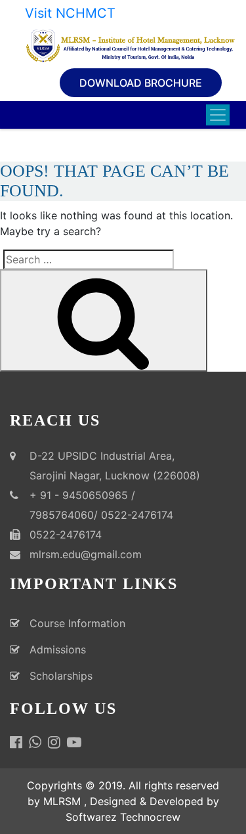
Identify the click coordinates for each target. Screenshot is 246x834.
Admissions (58, 649)
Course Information (77, 623)
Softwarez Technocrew (123, 816)
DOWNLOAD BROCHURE (140, 82)
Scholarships (61, 675)
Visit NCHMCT (70, 13)
